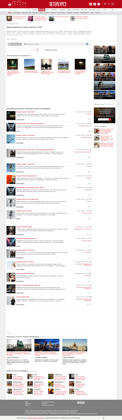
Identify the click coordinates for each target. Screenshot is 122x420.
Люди (26, 402)
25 (12, 4)
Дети (47, 9)
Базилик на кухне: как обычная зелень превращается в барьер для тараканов (106, 138)
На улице (41, 9)
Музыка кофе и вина (85, 125)
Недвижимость (85, 12)
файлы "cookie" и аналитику (36, 418)
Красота (46, 12)
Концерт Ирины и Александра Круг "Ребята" (30, 187)
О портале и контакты (48, 402)
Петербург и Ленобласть (41, 357)
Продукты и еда (17, 382)
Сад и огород (61, 12)
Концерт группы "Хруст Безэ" (25, 112)
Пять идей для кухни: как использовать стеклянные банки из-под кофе (19, 392)
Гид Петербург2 (11, 23)
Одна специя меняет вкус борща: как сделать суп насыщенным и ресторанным (39, 385)
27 (17, 4)
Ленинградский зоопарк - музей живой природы (64, 71)
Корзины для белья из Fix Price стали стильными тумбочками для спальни (107, 144)
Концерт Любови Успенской (25, 261)
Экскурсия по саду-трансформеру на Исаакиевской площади (41, 18)
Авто (92, 12)
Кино (98, 9)
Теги (17, 23)
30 (25, 4)
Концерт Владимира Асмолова (26, 238)
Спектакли (92, 9)
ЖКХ (35, 374)
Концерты (63, 9)
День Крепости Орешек (62, 16)
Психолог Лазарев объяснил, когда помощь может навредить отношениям (40, 392)
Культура (35, 12)
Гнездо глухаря (87, 213)
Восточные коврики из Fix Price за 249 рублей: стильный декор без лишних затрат (107, 131)
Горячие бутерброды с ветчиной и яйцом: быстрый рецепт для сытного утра (19, 385)
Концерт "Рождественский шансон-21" (28, 285)
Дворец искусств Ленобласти (83, 152)
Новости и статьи (32, 44)
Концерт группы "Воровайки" (25, 273)
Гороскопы (69, 12)
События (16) (16, 44)
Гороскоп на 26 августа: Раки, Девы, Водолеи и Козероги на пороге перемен (60, 392)
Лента (10, 12)
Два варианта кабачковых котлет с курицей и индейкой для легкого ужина (60, 385)
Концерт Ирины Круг (22, 297)
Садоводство (58, 374)
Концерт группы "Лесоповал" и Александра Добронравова (35, 149)
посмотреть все (44, 336)
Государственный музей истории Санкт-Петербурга (31, 71)
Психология (37, 389)
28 (20, 4)
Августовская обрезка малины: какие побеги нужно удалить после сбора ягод (60, 378)
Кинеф (89, 166)
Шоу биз (53, 12)
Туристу (97, 12)
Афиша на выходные (12, 357)
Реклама (44, 403)
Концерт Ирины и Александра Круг (27, 199)
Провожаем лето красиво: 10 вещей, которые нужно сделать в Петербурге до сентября (46, 354)
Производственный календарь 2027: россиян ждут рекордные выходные (81, 385)
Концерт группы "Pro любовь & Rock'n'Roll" (30, 123)
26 (15, 4)
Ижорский (88, 189)
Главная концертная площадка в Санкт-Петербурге (80, 72)
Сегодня (34, 9)
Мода (41, 12)
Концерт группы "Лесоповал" (25, 135)
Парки (69, 9)
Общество (78, 382)
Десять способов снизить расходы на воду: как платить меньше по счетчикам (81, 378)
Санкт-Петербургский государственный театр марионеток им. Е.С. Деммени (13, 73)
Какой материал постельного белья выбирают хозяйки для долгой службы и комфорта (81, 392)
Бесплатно (54, 9)
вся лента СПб (33, 371)
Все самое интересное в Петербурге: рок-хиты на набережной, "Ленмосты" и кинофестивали (74, 354)
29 (22, 4)
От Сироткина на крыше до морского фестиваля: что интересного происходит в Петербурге (19, 354)
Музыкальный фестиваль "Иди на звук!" (82, 17)
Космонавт (88, 275)
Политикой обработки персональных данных (84, 413)
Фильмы (76, 12)
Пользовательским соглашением (59, 413)
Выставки (84, 9)
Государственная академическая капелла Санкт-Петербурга (47, 72)
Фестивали (76, 9)
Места (27, 405)
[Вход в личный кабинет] (112, 4)
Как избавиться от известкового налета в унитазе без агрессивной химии (40, 378)
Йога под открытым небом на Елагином (19, 17)
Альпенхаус (88, 252)
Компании (28, 403)
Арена (89, 178)
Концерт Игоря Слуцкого (24, 211)
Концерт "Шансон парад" (24, 226)
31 (9, 6)
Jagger (89, 114)
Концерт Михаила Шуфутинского (26, 176)
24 (9, 4)
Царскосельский (86, 137)
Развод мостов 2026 (48, 405)
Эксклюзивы (17, 12)
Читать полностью (12, 39)
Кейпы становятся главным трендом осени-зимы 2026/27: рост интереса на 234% (19, 378)
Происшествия (26, 12)
